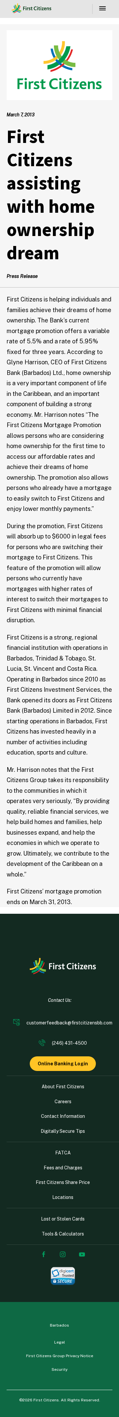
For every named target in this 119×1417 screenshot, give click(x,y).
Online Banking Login (63, 1063)
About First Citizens (63, 1086)
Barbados (59, 1325)
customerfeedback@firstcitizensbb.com (69, 1022)
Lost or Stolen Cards (63, 1219)
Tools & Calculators (63, 1234)
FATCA (63, 1152)
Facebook (43, 1254)
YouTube (82, 1254)
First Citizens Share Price (63, 1182)
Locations (62, 1197)
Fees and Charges (63, 1167)
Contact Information (63, 1116)
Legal (59, 1342)
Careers (63, 1101)
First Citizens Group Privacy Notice (59, 1356)
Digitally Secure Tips (63, 1131)
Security (59, 1369)
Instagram (62, 1254)
